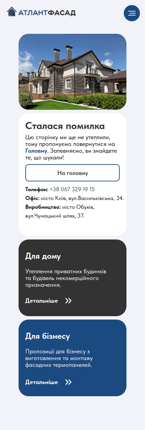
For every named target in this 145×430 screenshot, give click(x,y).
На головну (72, 172)
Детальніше (41, 300)
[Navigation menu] (132, 13)
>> (68, 299)
